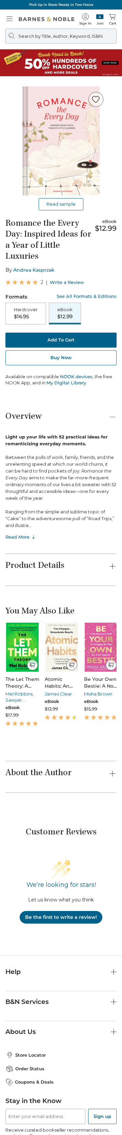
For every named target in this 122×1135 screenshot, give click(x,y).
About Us (20, 1032)
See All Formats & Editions (87, 296)
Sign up (102, 1116)
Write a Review (67, 282)
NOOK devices (76, 376)
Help (13, 972)
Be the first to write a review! (61, 917)
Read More (17, 537)
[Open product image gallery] (61, 140)
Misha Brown (98, 694)
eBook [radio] (65, 313)
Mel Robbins (19, 694)
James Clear (58, 694)
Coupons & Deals (34, 1082)
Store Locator (30, 1055)
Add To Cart (61, 339)
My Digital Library (66, 382)
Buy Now (61, 357)
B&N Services (27, 1002)
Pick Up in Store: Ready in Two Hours (61, 4)
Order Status (29, 1068)
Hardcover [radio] (26, 313)
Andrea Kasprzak (34, 270)
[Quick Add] (32, 665)
